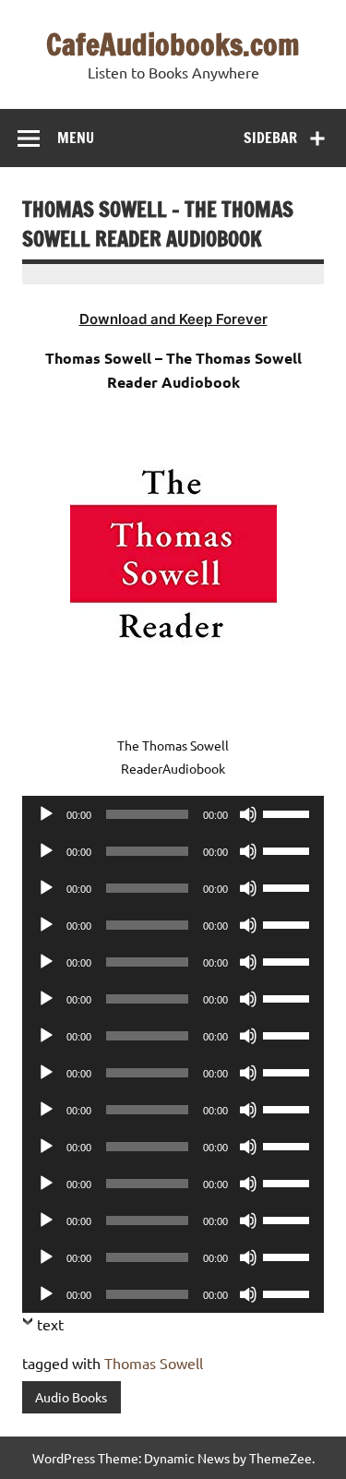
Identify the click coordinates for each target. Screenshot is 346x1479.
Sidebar (270, 137)
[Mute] (248, 814)
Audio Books (71, 1397)
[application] (173, 814)
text (50, 1324)
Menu (75, 137)
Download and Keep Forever (173, 319)
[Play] (46, 814)
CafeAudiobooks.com (173, 44)
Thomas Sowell (153, 1362)
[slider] (289, 812)
